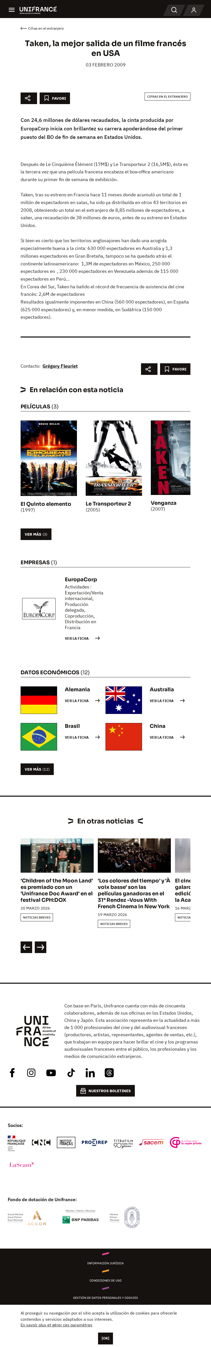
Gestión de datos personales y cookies (105, 1298)
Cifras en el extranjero (167, 96)
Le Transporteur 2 (108, 504)
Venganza (164, 503)
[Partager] (29, 98)
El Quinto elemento (46, 504)
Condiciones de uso (106, 1280)
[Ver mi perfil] (194, 10)
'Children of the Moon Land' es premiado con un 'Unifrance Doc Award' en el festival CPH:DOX (57, 890)
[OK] (105, 1338)
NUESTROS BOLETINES (110, 1090)
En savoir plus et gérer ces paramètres (56, 1324)
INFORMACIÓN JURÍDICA (105, 1263)
